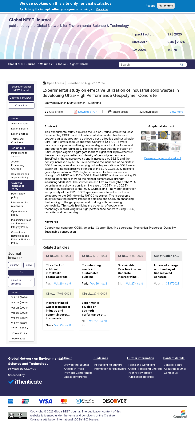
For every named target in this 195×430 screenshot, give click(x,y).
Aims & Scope (19, 123)
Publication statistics (141, 376)
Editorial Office (19, 133)
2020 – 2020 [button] (19, 328)
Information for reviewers (19, 204)
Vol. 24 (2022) (19, 318)
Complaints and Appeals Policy (20, 176)
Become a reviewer (21, 97)
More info (102, 9)
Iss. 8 (140, 283)
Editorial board (173, 364)
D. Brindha (94, 102)
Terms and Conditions (17, 140)
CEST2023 (172, 283)
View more (176, 111)
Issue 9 (63, 64)
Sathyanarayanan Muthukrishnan (65, 102)
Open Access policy (19, 213)
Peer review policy (18, 195)
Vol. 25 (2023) (19, 312)
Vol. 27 (130, 283)
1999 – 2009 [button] (18, 338)
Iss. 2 (104, 283)
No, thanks (166, 5)
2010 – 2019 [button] (18, 333)
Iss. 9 (68, 283)
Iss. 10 (103, 321)
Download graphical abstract (162, 158)
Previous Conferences (78, 372)
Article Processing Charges (17, 165)
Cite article (56, 111)
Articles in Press (74, 368)
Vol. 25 (58, 325)
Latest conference (75, 376)
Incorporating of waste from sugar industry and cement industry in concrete (58, 310)
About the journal (175, 368)
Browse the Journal (76, 364)
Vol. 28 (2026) (19, 297)
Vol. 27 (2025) (19, 302)
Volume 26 (47, 64)
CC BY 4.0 (80, 419)
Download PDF (87, 111)
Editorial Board (19, 128)
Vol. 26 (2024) (19, 307)
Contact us (21, 105)
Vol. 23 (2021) (19, 323)
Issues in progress (16, 282)
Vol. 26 (58, 283)
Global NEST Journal (22, 64)
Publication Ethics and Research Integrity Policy (21, 224)
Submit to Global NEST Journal (21, 88)
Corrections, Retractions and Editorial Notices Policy (20, 237)
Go (21, 272)
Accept (150, 5)
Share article (121, 111)
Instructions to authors (19, 154)
